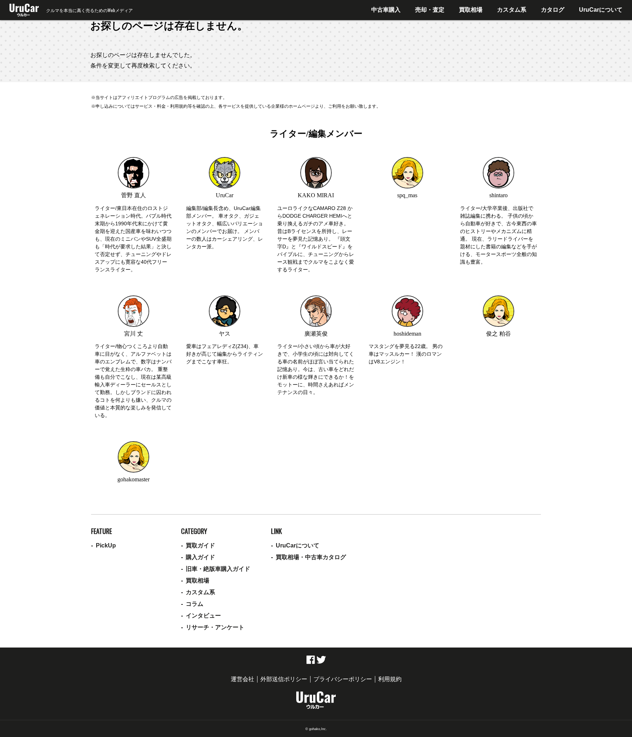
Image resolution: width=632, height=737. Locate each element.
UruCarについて (600, 10)
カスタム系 (511, 10)
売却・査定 (429, 10)
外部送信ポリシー (283, 679)
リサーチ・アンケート (215, 627)
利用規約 (390, 679)
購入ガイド (200, 557)
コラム (194, 604)
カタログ (552, 10)
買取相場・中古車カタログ (311, 557)
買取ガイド (200, 545)
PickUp (106, 545)
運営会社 (242, 679)
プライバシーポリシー (342, 679)
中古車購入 (385, 10)
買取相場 (470, 10)
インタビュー (203, 615)
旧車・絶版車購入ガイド (218, 569)
